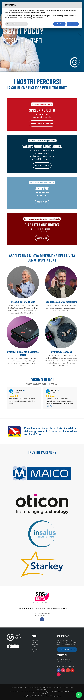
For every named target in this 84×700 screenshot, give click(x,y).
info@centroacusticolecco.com (66, 666)
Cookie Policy (36, 696)
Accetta (72, 24)
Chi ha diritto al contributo (67, 649)
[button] (4, 35)
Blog (33, 651)
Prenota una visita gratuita (42, 123)
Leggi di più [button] (50, 406)
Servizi (34, 647)
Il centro (34, 642)
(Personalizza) (45, 696)
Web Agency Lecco (56, 696)
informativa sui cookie (38, 13)
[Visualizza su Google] (11, 391)
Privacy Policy (26, 696)
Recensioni (35, 649)
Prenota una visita (42, 165)
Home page (35, 640)
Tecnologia (35, 644)
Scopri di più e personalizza (16, 24)
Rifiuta (59, 24)
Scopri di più (42, 202)
